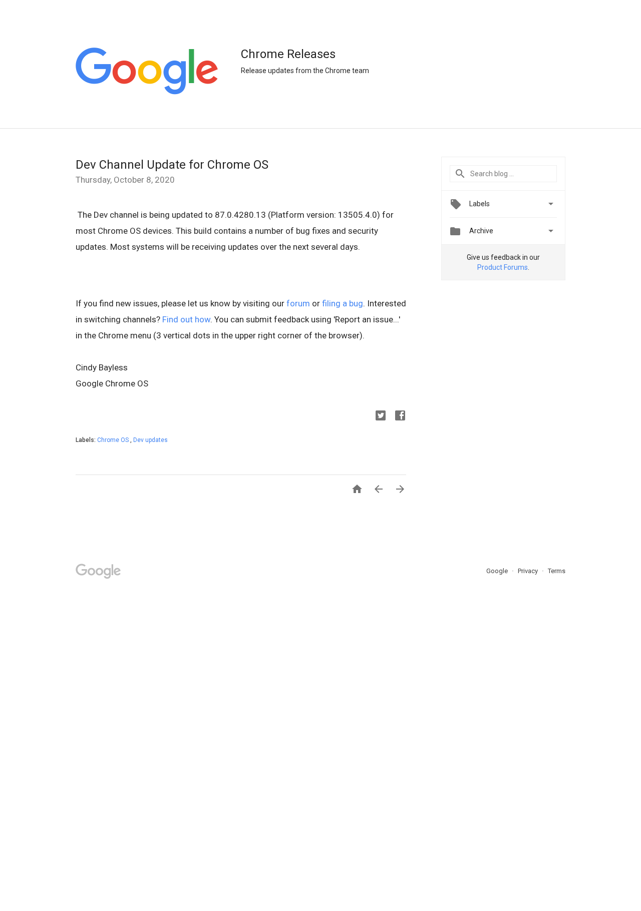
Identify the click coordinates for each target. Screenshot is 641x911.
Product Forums (502, 267)
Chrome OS (113, 439)
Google (497, 571)
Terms (556, 571)
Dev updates (150, 439)
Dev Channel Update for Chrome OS (172, 165)
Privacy (528, 571)
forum (298, 303)
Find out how (186, 319)
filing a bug (342, 303)
